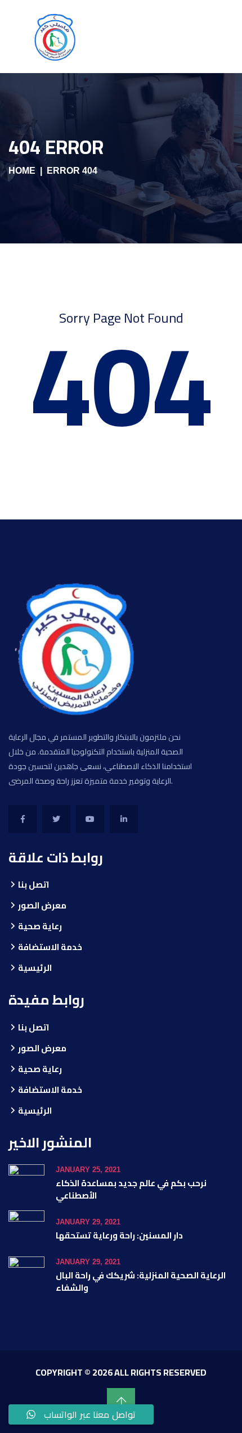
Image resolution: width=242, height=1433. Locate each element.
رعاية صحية (40, 926)
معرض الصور (42, 905)
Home (21, 170)
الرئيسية (35, 968)
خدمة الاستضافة (50, 947)
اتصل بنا (33, 884)
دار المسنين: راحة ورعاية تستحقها (119, 1235)
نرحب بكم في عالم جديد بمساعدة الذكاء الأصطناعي (131, 1189)
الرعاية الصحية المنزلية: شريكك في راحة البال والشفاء (141, 1281)
